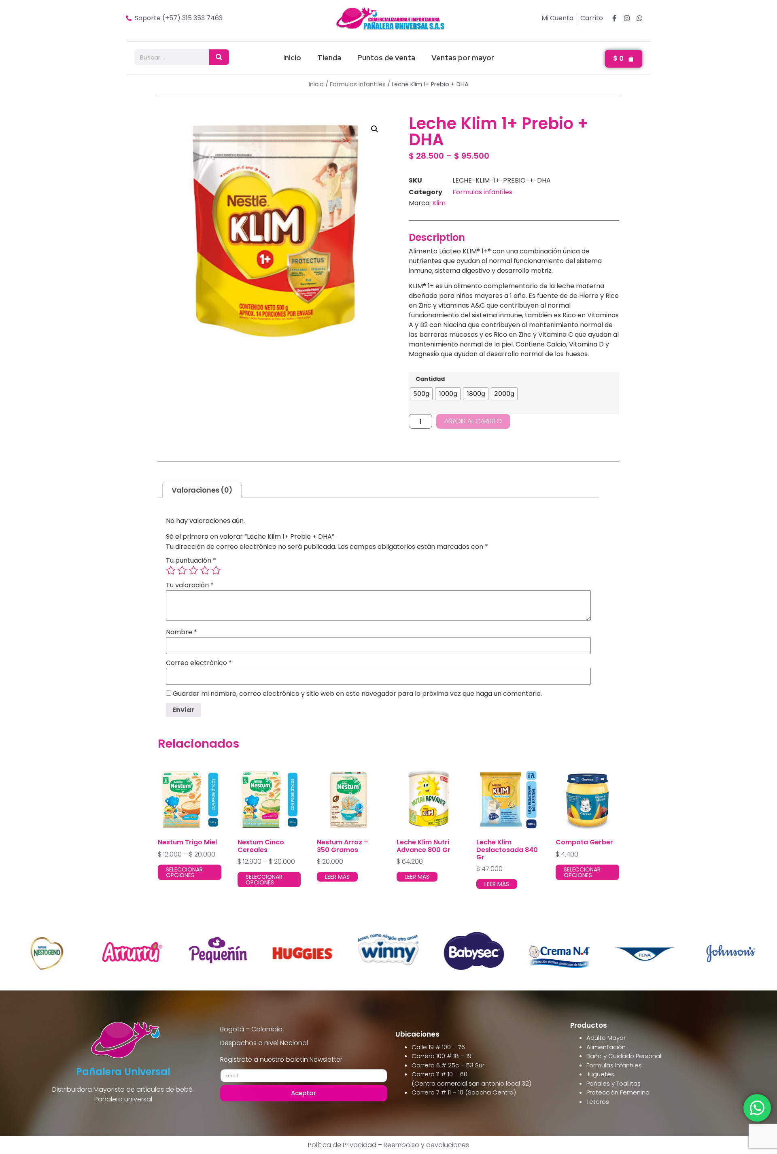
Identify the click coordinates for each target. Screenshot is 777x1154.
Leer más (337, 877)
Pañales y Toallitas (613, 1083)
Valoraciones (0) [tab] (202, 490)
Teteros (597, 1101)
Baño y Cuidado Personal (623, 1056)
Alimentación (606, 1047)
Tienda (329, 57)
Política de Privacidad (342, 1145)
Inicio (292, 57)
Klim (439, 203)
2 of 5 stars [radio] (182, 570)
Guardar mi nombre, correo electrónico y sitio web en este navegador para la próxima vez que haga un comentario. (357, 694)
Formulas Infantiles (614, 1065)
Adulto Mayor (606, 1037)
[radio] (421, 394)
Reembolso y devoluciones (426, 1145)
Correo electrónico (199, 663)
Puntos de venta (386, 57)
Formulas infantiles (358, 84)
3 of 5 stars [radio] (193, 570)
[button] (374, 129)
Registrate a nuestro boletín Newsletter (281, 1060)
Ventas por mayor (462, 57)
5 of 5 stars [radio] (216, 570)
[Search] (219, 57)
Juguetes (600, 1074)
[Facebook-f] (614, 18)
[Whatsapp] (639, 18)
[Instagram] (627, 18)
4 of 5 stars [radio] (205, 570)
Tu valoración (190, 585)
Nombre (181, 632)
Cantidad (430, 379)
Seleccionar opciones (184, 872)
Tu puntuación (191, 560)
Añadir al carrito (473, 421)
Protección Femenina (618, 1092)
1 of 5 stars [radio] (171, 570)
